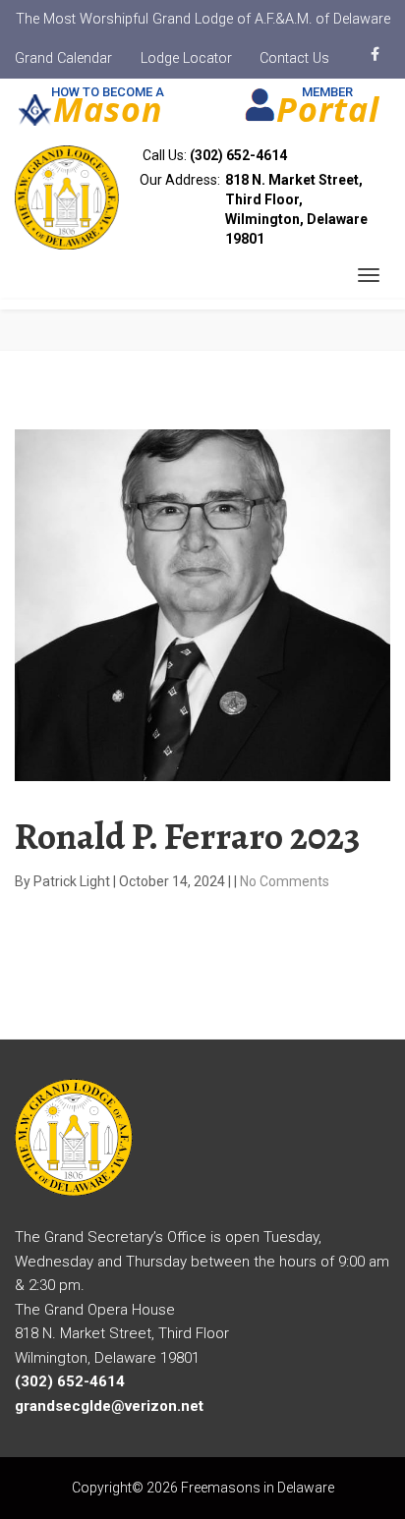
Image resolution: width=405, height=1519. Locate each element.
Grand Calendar (63, 58)
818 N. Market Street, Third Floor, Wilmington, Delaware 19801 (296, 209)
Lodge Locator (186, 58)
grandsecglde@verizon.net (109, 1406)
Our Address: (254, 209)
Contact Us (294, 58)
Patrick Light (73, 881)
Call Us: (213, 155)
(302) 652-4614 (238, 155)
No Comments (284, 881)
